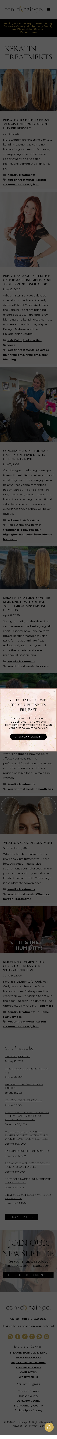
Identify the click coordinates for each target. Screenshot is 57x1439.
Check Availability (28, 736)
